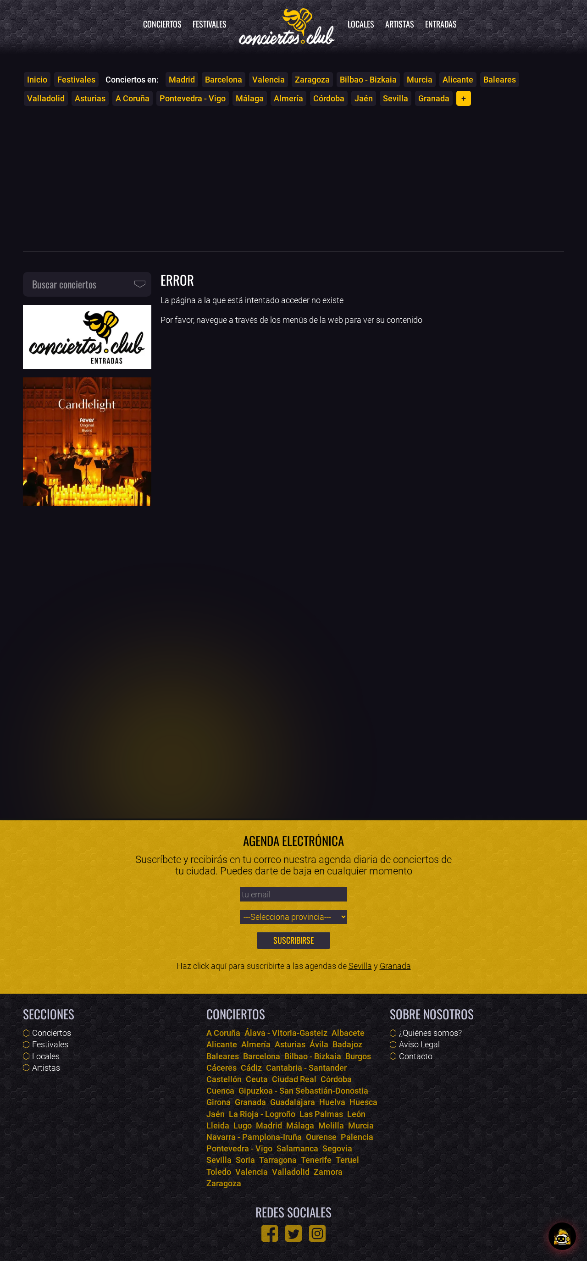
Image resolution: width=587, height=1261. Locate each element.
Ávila (319, 1044)
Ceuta (257, 1079)
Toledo (218, 1172)
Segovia (337, 1148)
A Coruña (133, 98)
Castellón (224, 1079)
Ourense (321, 1137)
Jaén (363, 98)
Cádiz (251, 1068)
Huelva (332, 1102)
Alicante (458, 79)
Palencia (357, 1137)
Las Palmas (321, 1114)
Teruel (347, 1160)
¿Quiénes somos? (430, 1033)
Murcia (419, 79)
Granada (433, 98)
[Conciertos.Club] (287, 25)
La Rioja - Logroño (262, 1114)
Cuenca (220, 1090)
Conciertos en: (132, 79)
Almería (288, 98)
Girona (218, 1102)
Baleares (499, 79)
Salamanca (297, 1148)
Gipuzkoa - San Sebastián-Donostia (303, 1090)
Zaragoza (312, 79)
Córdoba (328, 98)
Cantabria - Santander (306, 1068)
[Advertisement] (293, 178)
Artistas (399, 24)
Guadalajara (292, 1102)
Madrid (182, 79)
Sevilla (395, 98)
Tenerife (316, 1160)
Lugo (242, 1125)
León (356, 1114)
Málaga (250, 98)
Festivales (210, 24)
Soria (245, 1160)
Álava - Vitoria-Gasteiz (285, 1033)
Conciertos (162, 24)
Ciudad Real (294, 1079)
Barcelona (223, 79)
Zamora (328, 1172)
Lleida (217, 1125)
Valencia (268, 79)
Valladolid (46, 98)
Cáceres (221, 1068)
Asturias (90, 98)
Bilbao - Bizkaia (368, 79)
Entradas (441, 24)
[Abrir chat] (562, 1236)
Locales (361, 24)
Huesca (363, 1102)
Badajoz (347, 1044)
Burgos (358, 1056)
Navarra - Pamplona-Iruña (254, 1137)
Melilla (331, 1125)
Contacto (415, 1056)
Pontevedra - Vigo (193, 98)
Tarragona (278, 1160)
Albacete (348, 1033)
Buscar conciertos (64, 284)
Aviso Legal (419, 1044)
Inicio (37, 79)
